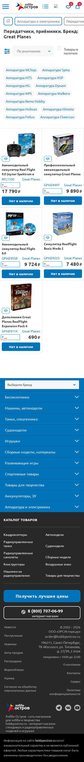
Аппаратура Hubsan (21, 109)
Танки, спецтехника (21, 419)
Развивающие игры (21, 463)
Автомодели (54, 535)
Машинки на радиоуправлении (17, 573)
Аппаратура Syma (56, 70)
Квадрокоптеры (15, 535)
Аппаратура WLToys (21, 70)
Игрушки (12, 441)
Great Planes (31, 179)
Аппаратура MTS (19, 78)
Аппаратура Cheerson (57, 117)
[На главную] (27, 7)
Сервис (75, 681)
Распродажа (13, 661)
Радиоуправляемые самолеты (18, 555)
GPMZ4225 (52, 258)
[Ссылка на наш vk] (68, 708)
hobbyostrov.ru (45, 740)
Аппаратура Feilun (20, 117)
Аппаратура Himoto (58, 109)
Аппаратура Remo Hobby (25, 101)
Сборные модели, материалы (30, 452)
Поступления (13, 635)
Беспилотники (17, 397)
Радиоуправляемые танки (18, 544)
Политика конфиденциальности (65, 692)
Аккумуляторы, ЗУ (20, 496)
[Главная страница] (8, 21)
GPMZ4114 (9, 331)
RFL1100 (8, 179)
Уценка (9, 678)
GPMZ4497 (52, 185)
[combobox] (42, 384)
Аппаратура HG (18, 85)
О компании (71, 664)
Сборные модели (58, 557)
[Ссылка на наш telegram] (59, 708)
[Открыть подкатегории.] (73, 397)
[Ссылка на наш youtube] (77, 707)
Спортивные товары (22, 474)
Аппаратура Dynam (51, 85)
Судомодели (16, 430)
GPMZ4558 (9, 258)
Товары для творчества (24, 485)
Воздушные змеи (58, 564)
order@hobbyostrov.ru (62, 636)
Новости (10, 627)
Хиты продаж (13, 652)
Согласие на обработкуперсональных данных (20, 688)
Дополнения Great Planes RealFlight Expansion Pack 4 (16, 321)
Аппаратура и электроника (27, 506)
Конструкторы (14, 564)
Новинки (10, 644)
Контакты (73, 673)
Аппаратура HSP (50, 78)
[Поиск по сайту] (56, 6)
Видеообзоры (14, 669)
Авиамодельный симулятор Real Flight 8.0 (18, 248)
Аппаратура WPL (19, 93)
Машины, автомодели (23, 408)
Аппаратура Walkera (54, 93)
